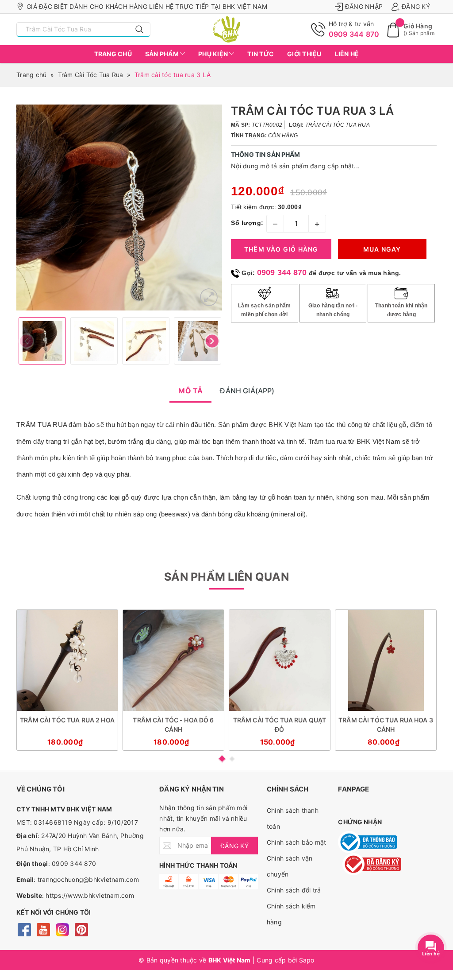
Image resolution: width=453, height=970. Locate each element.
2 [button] (232, 759)
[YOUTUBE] (43, 929)
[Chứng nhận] (367, 842)
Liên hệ (347, 54)
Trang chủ (113, 54)
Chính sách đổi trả (294, 890)
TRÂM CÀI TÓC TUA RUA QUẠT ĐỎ (279, 724)
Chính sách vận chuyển (290, 866)
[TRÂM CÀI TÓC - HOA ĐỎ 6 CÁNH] (173, 660)
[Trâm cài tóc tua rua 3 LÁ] (209, 297)
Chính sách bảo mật (296, 842)
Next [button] (212, 341)
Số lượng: (247, 222)
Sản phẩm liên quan (226, 576)
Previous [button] (26, 341)
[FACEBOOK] (24, 929)
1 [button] (222, 759)
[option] (119, 207)
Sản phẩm (162, 54)
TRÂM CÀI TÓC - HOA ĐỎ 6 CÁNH (173, 724)
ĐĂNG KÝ (234, 846)
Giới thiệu (304, 54)
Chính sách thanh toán (293, 818)
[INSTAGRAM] (62, 929)
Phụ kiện (213, 54)
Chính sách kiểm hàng (291, 914)
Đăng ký (416, 6)
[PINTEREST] (81, 929)
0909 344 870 (354, 34)
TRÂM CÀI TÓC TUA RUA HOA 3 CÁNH (385, 724)
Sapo (307, 960)
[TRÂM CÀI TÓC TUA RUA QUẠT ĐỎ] (279, 660)
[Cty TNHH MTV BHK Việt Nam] (226, 29)
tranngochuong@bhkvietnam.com (88, 879)
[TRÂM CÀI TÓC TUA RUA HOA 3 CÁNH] (385, 660)
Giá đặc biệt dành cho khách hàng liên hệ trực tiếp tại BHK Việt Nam (147, 6)
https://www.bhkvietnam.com (90, 895)
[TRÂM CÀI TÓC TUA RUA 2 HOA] (67, 660)
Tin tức (260, 54)
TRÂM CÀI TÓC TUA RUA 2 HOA (67, 720)
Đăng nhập (364, 6)
